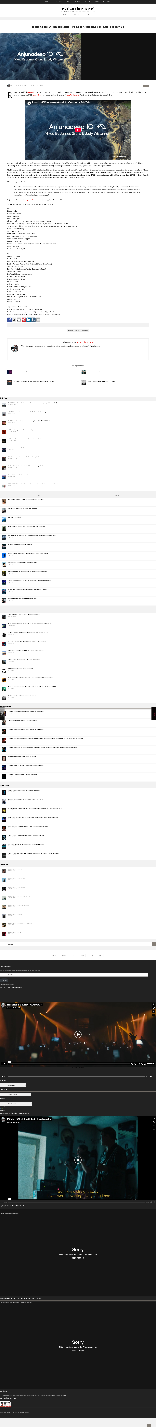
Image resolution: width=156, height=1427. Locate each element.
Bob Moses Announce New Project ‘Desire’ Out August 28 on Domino (27, 642)
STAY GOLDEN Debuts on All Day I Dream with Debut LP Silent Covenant (27, 589)
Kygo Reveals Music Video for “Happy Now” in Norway (22, 508)
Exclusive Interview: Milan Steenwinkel (18, 905)
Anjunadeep (31, 92)
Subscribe (4, 980)
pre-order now (32, 200)
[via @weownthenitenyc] (14, 320)
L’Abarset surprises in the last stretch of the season (22, 774)
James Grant (37, 95)
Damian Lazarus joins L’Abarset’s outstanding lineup (22, 720)
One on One (4, 864)
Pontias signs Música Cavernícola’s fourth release (22, 696)
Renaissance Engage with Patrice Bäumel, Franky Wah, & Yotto (25, 799)
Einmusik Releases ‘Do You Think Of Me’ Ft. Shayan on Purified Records (27, 571)
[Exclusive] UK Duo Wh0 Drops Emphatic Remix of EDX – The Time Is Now (28, 633)
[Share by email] (38, 320)
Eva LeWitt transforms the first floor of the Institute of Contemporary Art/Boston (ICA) (32, 403)
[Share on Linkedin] (28, 320)
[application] (78, 1034)
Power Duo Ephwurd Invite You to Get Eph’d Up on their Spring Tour (26, 526)
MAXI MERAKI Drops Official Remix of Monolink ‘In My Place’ (24, 615)
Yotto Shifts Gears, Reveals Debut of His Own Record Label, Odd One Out (34, 381)
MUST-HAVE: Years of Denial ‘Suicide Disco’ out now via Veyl (24, 439)
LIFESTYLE (87, 2)
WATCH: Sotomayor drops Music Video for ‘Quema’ (22, 430)
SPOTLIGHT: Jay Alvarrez (14, 517)
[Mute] (151, 1076)
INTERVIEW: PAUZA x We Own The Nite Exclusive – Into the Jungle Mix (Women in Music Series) (33, 484)
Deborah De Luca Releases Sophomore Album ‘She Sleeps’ (24, 790)
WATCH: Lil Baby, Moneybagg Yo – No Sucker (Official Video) (24, 660)
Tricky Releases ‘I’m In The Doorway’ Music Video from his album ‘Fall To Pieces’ (30, 624)
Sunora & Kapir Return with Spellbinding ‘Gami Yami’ (22, 598)
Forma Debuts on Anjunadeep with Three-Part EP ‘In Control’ (104, 371)
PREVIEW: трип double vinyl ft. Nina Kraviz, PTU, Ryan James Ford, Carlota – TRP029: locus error (33, 853)
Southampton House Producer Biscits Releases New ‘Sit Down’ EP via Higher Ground (31, 678)
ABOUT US (106, 2)
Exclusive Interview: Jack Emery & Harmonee (20, 923)
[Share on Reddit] (19, 320)
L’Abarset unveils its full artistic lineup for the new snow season (26, 765)
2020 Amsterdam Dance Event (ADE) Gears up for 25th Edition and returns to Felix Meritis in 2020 (35, 808)
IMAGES (77, 2)
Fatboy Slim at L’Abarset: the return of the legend (22, 756)
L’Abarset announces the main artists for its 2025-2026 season (26, 729)
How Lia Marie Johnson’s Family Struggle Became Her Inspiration (26, 499)
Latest (117, 495)
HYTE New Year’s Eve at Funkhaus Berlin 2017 (20, 544)
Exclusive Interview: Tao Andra (16, 878)
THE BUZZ (59, 2)
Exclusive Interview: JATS (15, 869)
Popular (39, 495)
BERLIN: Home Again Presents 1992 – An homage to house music (26, 651)
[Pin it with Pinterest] (24, 320)
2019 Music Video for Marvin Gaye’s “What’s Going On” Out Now (25, 457)
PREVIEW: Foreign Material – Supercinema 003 (20, 669)
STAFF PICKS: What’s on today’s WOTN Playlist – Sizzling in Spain (25, 466)
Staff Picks (3, 398)
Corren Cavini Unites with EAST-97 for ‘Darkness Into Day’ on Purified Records (29, 580)
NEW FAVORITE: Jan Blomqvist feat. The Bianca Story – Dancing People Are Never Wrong (32, 535)
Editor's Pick (4, 785)
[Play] (2, 1076)
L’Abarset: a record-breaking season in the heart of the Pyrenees (26, 711)
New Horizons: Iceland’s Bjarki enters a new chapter (22, 448)
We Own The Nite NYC (78, 8)
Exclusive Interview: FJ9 (14, 932)
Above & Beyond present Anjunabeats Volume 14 (101, 381)
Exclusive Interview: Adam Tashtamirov (19, 896)
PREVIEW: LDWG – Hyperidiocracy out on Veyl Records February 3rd (26, 835)
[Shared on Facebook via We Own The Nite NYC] (9, 320)
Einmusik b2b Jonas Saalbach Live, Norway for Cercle (22, 475)
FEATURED (48, 2)
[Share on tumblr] (33, 320)
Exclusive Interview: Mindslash (16, 887)
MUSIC (68, 2)
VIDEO (97, 2)
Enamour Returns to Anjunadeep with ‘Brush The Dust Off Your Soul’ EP (33, 371)
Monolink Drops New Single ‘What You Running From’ (22, 562)
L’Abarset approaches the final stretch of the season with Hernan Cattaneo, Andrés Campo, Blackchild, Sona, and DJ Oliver (42, 747)
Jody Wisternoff (72, 95)
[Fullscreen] (154, 1076)
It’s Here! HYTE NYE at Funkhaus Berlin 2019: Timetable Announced (26, 844)
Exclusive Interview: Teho (15, 914)
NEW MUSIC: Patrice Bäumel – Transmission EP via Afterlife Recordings (27, 412)
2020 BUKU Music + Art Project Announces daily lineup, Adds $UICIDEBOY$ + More (30, 421)
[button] (78, 1034)
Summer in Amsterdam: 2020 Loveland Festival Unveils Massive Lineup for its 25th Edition (33, 817)
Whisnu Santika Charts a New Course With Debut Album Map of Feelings (28, 553)
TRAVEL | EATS (5, 707)
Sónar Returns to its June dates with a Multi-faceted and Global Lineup (28, 826)
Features (3, 610)
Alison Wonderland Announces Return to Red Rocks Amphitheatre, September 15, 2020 (32, 687)
